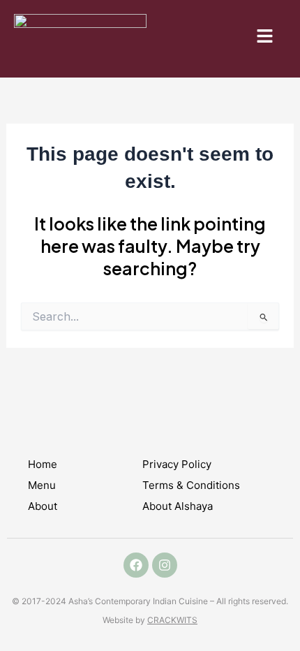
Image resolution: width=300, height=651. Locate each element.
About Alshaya (177, 506)
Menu (42, 485)
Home (42, 464)
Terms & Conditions (191, 485)
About (42, 506)
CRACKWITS (172, 620)
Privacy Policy (176, 464)
